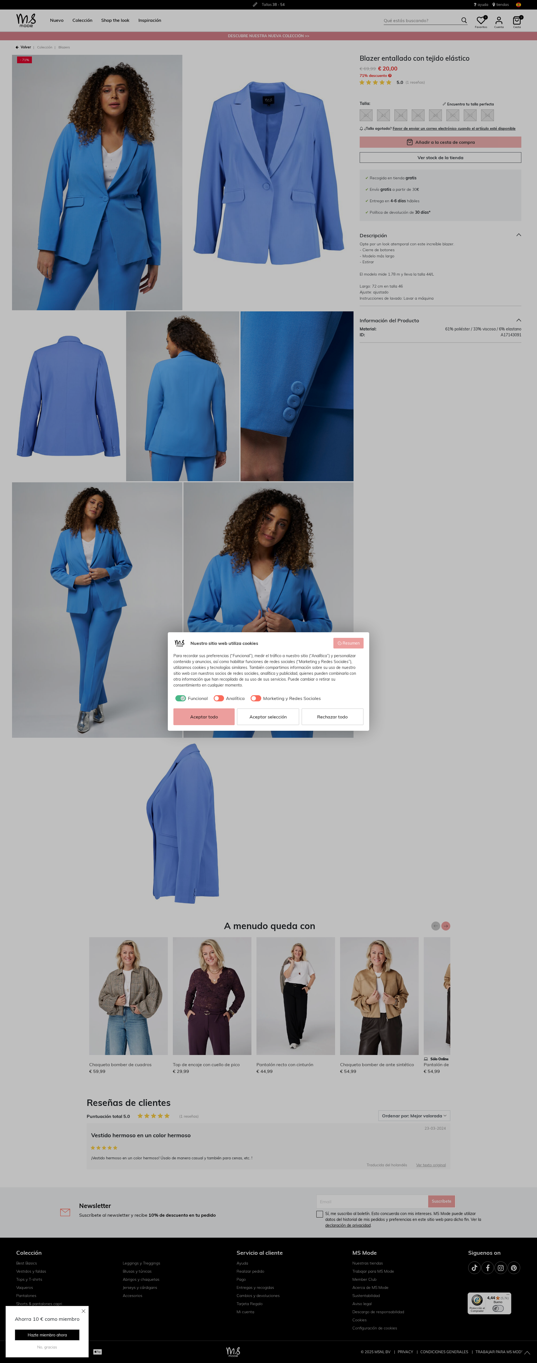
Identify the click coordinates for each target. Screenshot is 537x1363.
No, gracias (47, 1347)
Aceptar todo (204, 717)
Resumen (351, 643)
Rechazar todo (332, 717)
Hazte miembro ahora (47, 1335)
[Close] (83, 1311)
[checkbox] (190, 698)
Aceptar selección (268, 717)
